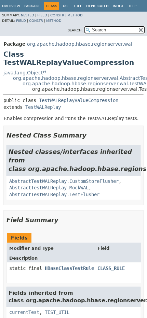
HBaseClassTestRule (69, 268)
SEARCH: (75, 30)
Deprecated (97, 6)
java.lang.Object (23, 72)
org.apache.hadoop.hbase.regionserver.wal (79, 44)
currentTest (24, 312)
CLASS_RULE (111, 268)
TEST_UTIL (57, 312)
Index (118, 6)
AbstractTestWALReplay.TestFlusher (54, 194)
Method (75, 15)
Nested (27, 15)
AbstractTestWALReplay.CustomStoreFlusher (64, 181)
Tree (78, 6)
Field (42, 15)
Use (66, 6)
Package (32, 6)
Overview (11, 6)
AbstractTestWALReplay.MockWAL (49, 187)
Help (132, 6)
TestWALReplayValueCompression (78, 100)
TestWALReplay (43, 107)
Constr (57, 15)
